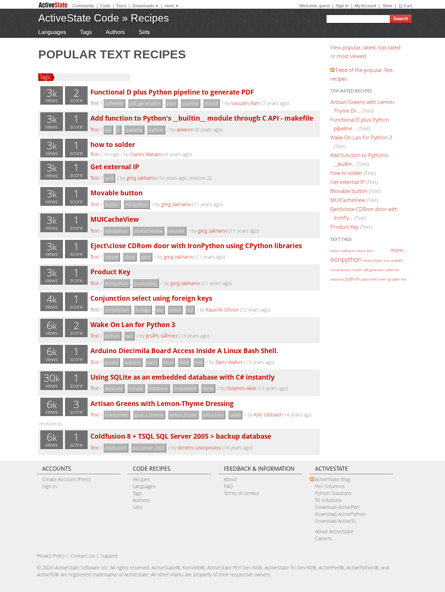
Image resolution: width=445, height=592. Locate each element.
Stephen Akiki (241, 388)
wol (129, 336)
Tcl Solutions (328, 500)
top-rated (389, 47)
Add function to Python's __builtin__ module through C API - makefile (201, 118)
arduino (132, 362)
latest (369, 47)
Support (109, 555)
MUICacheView (114, 219)
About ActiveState (334, 531)
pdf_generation (145, 103)
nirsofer (177, 231)
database (158, 388)
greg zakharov (141, 178)
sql (190, 310)
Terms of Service (241, 493)
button (112, 204)
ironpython (136, 204)
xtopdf (211, 103)
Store (387, 5)
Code (105, 5)
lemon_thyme (183, 415)
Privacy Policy (51, 555)
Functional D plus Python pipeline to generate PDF (172, 92)
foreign (143, 310)
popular (351, 47)
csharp (136, 388)
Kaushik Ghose (222, 309)
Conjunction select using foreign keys (151, 298)
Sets (144, 32)
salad (235, 415)
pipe (171, 103)
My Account (365, 5)
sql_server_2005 (148, 448)
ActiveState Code (78, 18)
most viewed (351, 55)
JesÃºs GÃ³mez (162, 335)
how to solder (112, 144)
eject (146, 257)
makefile (134, 130)
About (230, 479)
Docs (121, 5)
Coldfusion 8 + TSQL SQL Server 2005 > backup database (180, 436)
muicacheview (148, 231)
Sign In (342, 5)
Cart (408, 5)
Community (83, 5)
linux (168, 362)
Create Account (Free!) (66, 479)
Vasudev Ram (245, 103)
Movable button (116, 192)
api (108, 130)
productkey (145, 283)
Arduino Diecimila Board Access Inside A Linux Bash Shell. (184, 350)
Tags (86, 32)
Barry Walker (229, 362)
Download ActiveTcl (335, 521)
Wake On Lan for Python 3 (132, 324)
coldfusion (116, 448)
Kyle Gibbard (267, 414)
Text (94, 103)
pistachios (213, 415)
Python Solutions (333, 493)
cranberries (116, 415)
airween (185, 129)
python (156, 130)
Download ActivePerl (337, 507)
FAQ (228, 486)
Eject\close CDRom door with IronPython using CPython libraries (196, 245)
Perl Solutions (330, 486)
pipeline (190, 103)
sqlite (208, 388)
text (198, 362)
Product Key (110, 271)
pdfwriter (114, 103)
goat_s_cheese (149, 415)
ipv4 (109, 178)
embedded (185, 388)
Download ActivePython (340, 514)
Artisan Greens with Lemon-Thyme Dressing (162, 403)
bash (152, 362)
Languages (52, 32)
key (159, 310)
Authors (115, 32)
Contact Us (83, 555)
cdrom (111, 257)
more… (398, 249)
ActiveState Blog (332, 479)
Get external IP (114, 166)
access (111, 362)
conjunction (117, 310)
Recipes (150, 18)
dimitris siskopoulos (199, 447)
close (129, 257)
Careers (323, 538)
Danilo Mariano (146, 154)
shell (184, 362)
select (175, 310)
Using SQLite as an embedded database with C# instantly (182, 377)
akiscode (114, 388)
